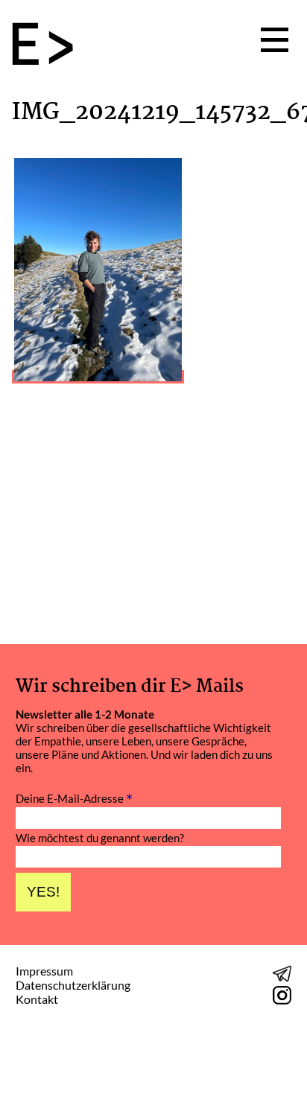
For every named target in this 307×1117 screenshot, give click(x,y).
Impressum (44, 971)
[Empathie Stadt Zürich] (48, 45)
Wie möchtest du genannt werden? (100, 838)
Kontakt (37, 999)
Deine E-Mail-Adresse (74, 797)
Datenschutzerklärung (73, 985)
